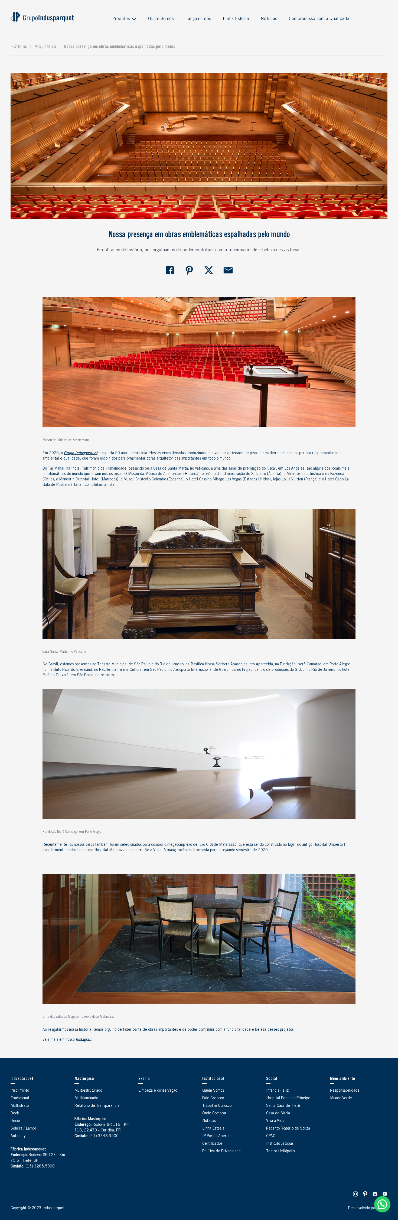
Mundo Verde (341, 1098)
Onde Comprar (214, 1113)
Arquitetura (45, 47)
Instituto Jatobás (279, 1144)
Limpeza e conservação (157, 1091)
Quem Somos (161, 19)
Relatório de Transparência (96, 1106)
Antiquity (18, 1136)
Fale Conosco (213, 1098)
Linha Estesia (236, 19)
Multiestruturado (88, 1091)
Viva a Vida (275, 1121)
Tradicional (20, 1098)
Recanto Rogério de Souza (288, 1129)
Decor (15, 1121)
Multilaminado (86, 1098)
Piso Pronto (20, 1091)
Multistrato (20, 1106)
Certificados (212, 1144)
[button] (382, 1204)
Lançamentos (198, 19)
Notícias (269, 19)
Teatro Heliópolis (280, 1151)
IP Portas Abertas (216, 1136)
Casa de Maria (278, 1113)
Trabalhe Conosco (216, 1106)
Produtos (121, 19)
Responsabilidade (345, 1091)
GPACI (271, 1136)
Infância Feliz (277, 1091)
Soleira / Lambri (24, 1129)
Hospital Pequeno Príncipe (288, 1098)
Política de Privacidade (221, 1151)
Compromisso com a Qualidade (319, 19)
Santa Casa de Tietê (283, 1106)
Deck (15, 1113)
